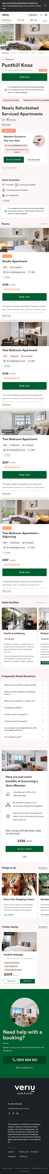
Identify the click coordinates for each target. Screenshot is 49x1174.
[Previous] (3, 37)
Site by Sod (24, 1171)
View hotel (11, 981)
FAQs (33, 53)
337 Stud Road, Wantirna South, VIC (18, 70)
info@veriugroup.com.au (19, 1109)
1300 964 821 (26, 1060)
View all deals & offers (9, 168)
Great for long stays (11, 100)
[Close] (45, 5)
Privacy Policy (7, 1168)
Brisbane (34, 1152)
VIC (3, 59)
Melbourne (10, 59)
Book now (24, 77)
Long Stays (42, 53)
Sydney (11, 1152)
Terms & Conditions (21, 1168)
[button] (45, 15)
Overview (5, 53)
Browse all (43, 868)
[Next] (46, 37)
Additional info (23, 53)
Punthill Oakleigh (13, 955)
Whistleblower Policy (39, 1168)
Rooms (13, 53)
